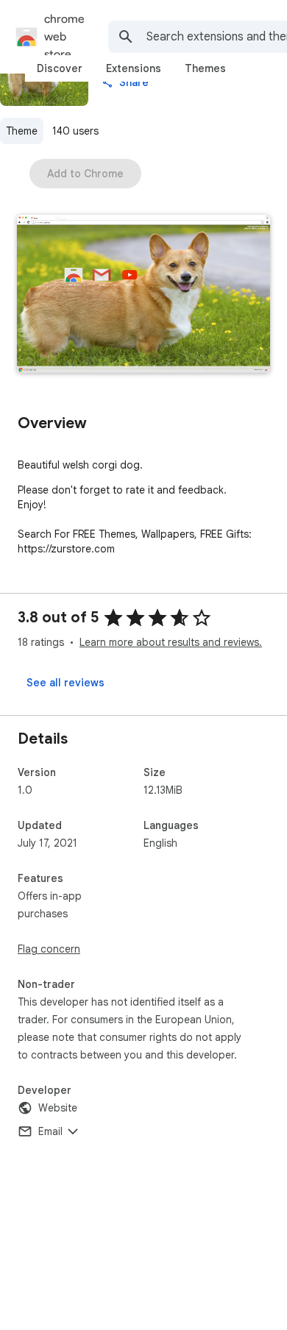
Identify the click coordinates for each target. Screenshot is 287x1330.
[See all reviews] (65, 682)
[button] (143, 295)
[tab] (59, 68)
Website (57, 1107)
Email (50, 1131)
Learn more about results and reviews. (170, 642)
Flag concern (49, 949)
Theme (22, 131)
